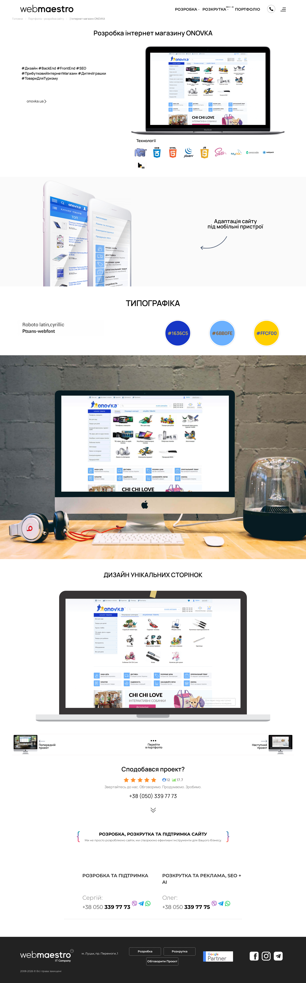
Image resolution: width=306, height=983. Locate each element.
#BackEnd (47, 68)
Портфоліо (247, 9)
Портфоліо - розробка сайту (46, 19)
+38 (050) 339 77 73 (153, 796)
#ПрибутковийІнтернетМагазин (49, 73)
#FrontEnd (66, 68)
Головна (17, 19)
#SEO (81, 68)
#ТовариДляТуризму (39, 78)
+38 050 (106, 907)
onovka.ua (35, 101)
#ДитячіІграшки (92, 73)
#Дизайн (29, 68)
